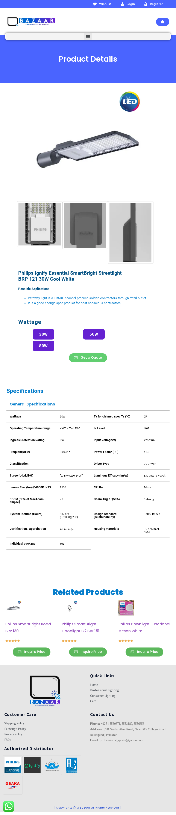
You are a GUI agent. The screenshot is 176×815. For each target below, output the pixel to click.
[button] (88, 36)
